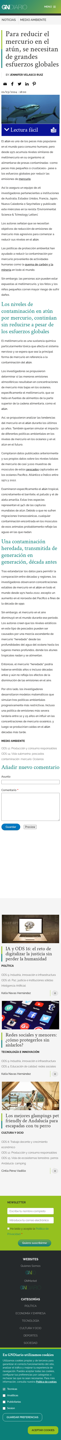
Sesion (11, 1408)
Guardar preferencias (22, 1417)
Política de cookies (46, 1381)
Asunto (6, 776)
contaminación (10, 759)
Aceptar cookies (43, 1430)
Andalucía (7, 1163)
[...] (30, 1273)
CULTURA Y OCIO (12, 1132)
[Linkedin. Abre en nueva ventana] (26, 84)
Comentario (8, 790)
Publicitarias (14, 1401)
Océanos (38, 759)
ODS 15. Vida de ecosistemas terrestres (25, 1158)
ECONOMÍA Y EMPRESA (31, 1313)
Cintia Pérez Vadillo (13, 1170)
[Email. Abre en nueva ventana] (5, 84)
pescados (38, 753)
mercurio (26, 759)
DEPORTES (31, 1335)
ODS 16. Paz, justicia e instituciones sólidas (27, 980)
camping (20, 1163)
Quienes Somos (30, 1265)
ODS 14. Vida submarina (16, 753)
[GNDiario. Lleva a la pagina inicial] (14, 7)
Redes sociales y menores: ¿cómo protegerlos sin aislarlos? (31, 1040)
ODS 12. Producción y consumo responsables (29, 748)
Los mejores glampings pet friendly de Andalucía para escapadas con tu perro (32, 1120)
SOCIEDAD (30, 1343)
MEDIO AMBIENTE (33, 20)
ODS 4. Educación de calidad (19, 1066)
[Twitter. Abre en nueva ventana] (19, 84)
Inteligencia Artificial (13, 985)
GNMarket (30, 1280)
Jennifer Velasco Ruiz (26, 74)
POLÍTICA (7, 965)
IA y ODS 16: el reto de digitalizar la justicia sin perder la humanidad (29, 954)
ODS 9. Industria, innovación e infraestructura (28, 974)
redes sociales (47, 1066)
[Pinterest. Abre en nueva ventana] (34, 84)
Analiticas (12, 1395)
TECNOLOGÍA (30, 1320)
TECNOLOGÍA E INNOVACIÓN (20, 1052)
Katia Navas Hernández (16, 993)
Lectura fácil (23, 130)
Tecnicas (12, 1389)
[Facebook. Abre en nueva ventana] (12, 84)
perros (54, 1158)
